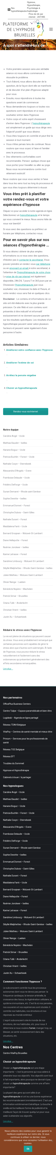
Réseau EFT (9, 756)
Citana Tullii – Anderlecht (15, 603)
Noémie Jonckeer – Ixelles (16, 547)
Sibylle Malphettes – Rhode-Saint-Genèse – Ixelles (27, 568)
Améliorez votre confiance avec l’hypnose (29, 350)
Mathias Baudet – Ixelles (15, 443)
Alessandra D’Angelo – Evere (17, 471)
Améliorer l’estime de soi (20, 362)
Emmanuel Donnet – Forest (16, 505)
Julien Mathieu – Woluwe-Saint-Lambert (23, 575)
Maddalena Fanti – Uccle (15, 526)
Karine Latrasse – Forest (15, 554)
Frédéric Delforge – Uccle (15, 484)
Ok (28, 1149)
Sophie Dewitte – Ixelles (14, 498)
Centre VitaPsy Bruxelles (15, 1053)
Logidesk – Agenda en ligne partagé (20, 718)
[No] (52, 1141)
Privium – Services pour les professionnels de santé (25, 740)
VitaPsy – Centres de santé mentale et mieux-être (27, 731)
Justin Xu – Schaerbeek (14, 617)
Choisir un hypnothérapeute (21, 388)
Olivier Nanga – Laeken (14, 582)
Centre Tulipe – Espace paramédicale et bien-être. (27, 711)
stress (9, 640)
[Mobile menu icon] (51, 29)
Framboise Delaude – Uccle (16, 477)
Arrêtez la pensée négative (21, 375)
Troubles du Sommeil (13, 763)
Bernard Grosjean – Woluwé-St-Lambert (22, 533)
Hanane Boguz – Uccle (14, 450)
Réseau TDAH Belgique (14, 725)
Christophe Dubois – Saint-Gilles (18, 512)
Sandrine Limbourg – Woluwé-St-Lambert (23, 561)
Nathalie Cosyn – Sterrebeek (17, 464)
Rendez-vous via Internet (25, 411)
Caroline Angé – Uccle (14, 436)
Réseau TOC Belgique (13, 749)
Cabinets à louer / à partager (17, 777)
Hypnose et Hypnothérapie (16, 770)
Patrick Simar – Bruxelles (15, 596)
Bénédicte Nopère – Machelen (18, 589)
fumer (32, 1028)
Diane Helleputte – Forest (15, 540)
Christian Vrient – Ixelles (15, 610)
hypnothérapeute (41, 123)
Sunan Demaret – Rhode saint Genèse (22, 491)
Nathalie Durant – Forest (15, 519)
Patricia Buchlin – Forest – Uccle (18, 457)
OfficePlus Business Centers (17, 704)
